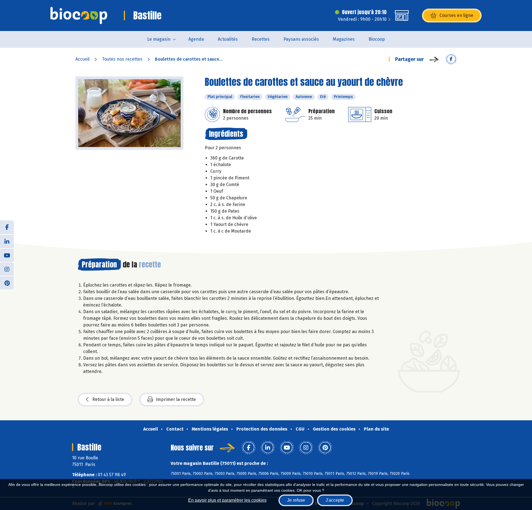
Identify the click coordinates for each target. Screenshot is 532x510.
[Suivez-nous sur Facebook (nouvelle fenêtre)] (7, 227)
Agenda (196, 39)
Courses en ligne (456, 15)
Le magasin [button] (158, 39)
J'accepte (335, 500)
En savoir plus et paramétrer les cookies (227, 500)
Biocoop (377, 39)
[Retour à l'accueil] (78, 15)
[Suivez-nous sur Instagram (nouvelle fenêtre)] (7, 269)
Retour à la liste (108, 399)
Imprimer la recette (176, 399)
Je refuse (296, 500)
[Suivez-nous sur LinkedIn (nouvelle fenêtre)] (7, 241)
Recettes (261, 39)
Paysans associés (301, 39)
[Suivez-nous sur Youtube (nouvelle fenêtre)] (7, 255)
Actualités (228, 39)
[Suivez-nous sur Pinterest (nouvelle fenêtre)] (7, 283)
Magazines (344, 39)
